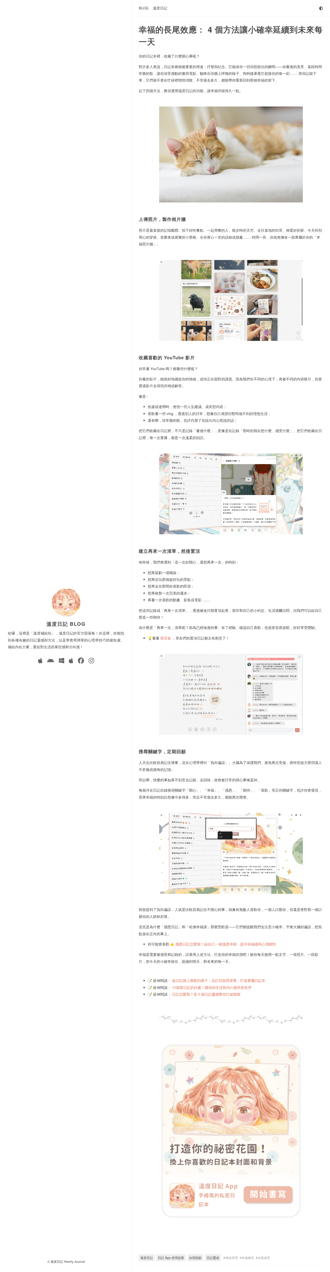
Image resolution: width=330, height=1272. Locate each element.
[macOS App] (71, 661)
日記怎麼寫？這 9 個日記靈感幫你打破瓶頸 (206, 994)
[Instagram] (91, 661)
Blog (143, 8)
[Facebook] (81, 661)
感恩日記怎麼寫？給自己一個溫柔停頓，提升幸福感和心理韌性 (226, 944)
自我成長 (263, 1257)
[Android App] (50, 661)
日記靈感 (213, 1257)
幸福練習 (247, 1257)
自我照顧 (195, 1257)
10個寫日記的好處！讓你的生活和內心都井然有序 (211, 987)
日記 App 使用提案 (171, 1257)
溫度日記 (160, 8)
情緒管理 (231, 1257)
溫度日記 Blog (66, 623)
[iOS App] (40, 661)
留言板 (166, 638)
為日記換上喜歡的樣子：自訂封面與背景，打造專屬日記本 (218, 980)
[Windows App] (61, 661)
